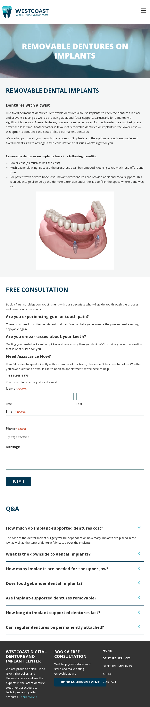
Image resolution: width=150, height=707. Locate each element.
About (108, 674)
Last (79, 404)
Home (107, 650)
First (9, 404)
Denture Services (116, 658)
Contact (109, 682)
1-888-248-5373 (17, 375)
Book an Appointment (80, 682)
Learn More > (28, 697)
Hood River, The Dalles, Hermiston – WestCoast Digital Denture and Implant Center (33, 12)
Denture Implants (117, 666)
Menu (143, 10)
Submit (18, 481)
